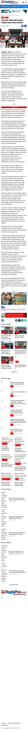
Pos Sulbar (4, 443)
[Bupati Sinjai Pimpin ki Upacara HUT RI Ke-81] (21, 360)
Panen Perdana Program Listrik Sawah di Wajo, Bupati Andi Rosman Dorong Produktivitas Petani (21, 484)
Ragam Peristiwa (6, 479)
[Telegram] (22, 320)
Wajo (17, 479)
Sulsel (6, 17)
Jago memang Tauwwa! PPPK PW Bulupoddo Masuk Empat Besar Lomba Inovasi (7, 366)
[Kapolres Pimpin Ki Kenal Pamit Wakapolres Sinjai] (7, 330)
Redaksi (3, 723)
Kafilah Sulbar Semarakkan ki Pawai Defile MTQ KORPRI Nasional (7, 465)
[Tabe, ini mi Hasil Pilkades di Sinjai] (21, 330)
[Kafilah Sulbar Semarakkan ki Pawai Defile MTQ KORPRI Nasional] (7, 458)
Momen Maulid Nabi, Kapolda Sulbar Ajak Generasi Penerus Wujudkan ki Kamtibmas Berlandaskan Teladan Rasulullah (20, 468)
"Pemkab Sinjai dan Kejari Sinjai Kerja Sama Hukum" (13, 310)
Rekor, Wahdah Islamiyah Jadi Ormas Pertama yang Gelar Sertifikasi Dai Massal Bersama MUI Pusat (7, 484)
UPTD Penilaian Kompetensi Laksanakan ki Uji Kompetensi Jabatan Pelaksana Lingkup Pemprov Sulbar (17, 571)
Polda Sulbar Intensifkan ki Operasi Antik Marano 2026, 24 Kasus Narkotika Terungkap (6, 448)
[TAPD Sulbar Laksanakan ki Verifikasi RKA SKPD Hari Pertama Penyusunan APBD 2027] (21, 442)
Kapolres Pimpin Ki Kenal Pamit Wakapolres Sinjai (6, 337)
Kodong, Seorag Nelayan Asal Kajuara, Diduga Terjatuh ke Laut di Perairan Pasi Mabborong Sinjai (6, 352)
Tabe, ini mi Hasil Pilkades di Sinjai (19, 336)
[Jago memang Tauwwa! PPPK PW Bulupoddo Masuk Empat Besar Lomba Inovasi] (7, 360)
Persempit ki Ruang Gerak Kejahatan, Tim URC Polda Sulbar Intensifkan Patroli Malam (16, 552)
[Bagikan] (25, 26)
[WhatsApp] (25, 320)
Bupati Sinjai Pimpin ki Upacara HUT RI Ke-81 (21, 366)
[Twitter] (19, 320)
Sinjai (3, 17)
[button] (23, 2)
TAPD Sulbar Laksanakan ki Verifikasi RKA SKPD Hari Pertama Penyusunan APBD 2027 (20, 450)
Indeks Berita (5, 725)
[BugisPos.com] (9, 2)
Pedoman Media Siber (14, 723)
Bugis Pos (3, 25)
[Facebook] (16, 320)
